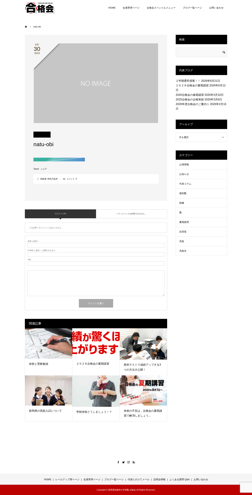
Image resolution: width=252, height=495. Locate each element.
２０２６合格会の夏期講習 (92, 363)
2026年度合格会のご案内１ (192, 104)
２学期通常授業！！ (188, 80)
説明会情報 (159, 479)
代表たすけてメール (138, 479)
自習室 (183, 231)
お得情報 (184, 164)
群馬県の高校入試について (45, 410)
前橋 (181, 202)
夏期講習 (184, 222)
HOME (112, 7)
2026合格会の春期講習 (190, 94)
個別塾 (183, 193)
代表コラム (185, 183)
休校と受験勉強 (38, 363)
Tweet (36, 169)
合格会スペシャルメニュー (161, 7)
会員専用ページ (131, 7)
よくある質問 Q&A (180, 479)
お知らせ (184, 174)
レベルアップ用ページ (67, 479)
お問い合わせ (216, 7)
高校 (181, 241)
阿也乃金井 (52, 179)
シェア (44, 169)
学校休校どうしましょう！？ (94, 411)
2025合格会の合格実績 (190, 99)
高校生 (183, 250)
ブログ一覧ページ (192, 7)
